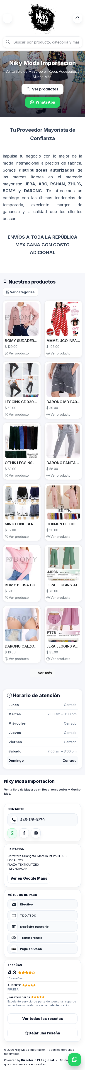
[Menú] (7, 18)
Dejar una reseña (44, 1033)
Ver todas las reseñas (42, 1018)
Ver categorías (22, 292)
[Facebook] (24, 833)
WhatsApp (45, 102)
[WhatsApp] (12, 833)
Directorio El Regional (37, 1060)
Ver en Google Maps (28, 878)
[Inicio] (77, 18)
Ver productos (45, 89)
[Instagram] (36, 833)
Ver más (44, 673)
